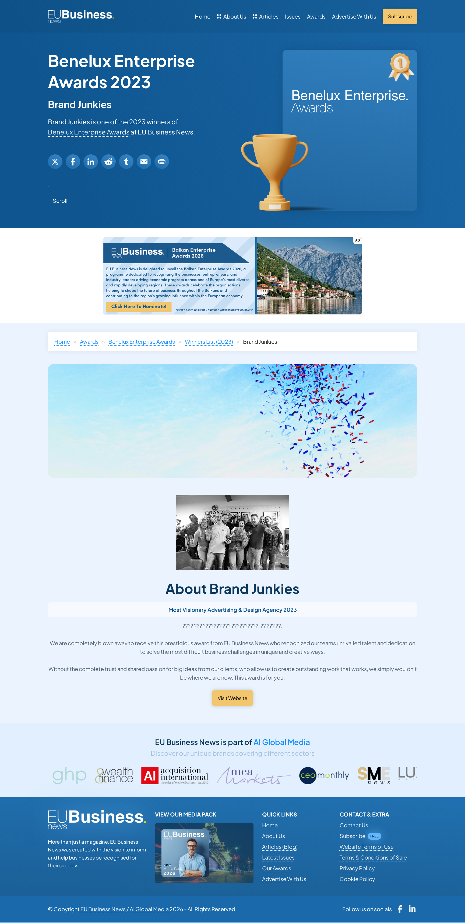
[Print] (161, 161)
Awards (316, 16)
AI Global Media (281, 742)
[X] (55, 161)
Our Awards (276, 868)
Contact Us (354, 825)
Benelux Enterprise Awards (88, 132)
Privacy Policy (357, 868)
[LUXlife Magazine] (350, 775)
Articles (269, 16)
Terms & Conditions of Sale (373, 857)
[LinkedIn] (90, 161)
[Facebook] (73, 161)
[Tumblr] (126, 161)
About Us (234, 16)
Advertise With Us (354, 16)
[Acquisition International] (98, 775)
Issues (293, 16)
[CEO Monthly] (248, 775)
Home (202, 16)
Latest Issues (278, 857)
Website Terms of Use (367, 846)
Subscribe (352, 835)
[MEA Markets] (177, 775)
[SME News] (297, 775)
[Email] (144, 161)
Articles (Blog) (280, 846)
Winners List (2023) (209, 341)
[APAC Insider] (410, 775)
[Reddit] (108, 161)
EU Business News (103, 909)
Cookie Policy (357, 878)
